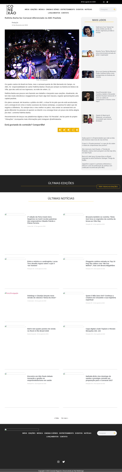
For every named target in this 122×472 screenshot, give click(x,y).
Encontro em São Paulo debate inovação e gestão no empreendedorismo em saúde (40, 378)
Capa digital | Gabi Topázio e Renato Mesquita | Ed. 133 (100, 330)
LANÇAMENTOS (54, 13)
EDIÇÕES (33, 9)
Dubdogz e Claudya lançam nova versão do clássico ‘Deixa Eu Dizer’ (41, 297)
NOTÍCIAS (88, 9)
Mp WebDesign (79, 471)
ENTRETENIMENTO (68, 9)
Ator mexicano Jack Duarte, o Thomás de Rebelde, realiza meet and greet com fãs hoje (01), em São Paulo (99, 151)
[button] (60, 130)
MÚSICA (42, 9)
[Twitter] (107, 2)
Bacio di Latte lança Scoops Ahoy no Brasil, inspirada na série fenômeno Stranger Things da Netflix (98, 158)
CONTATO (65, 13)
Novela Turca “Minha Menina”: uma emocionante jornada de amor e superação (106, 53)
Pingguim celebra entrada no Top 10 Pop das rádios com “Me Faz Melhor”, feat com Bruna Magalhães (100, 263)
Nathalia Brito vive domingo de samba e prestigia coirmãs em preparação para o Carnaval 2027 (99, 378)
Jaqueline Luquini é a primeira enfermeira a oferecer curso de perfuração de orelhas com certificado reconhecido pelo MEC (97, 165)
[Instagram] (103, 2)
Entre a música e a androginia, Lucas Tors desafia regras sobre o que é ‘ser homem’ (42, 263)
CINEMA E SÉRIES (52, 9)
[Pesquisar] (114, 9)
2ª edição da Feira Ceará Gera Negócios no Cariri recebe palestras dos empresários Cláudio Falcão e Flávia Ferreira (42, 220)
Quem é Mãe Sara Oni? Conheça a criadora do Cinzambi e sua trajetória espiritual (101, 298)
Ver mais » (64, 418)
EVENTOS (79, 9)
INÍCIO (27, 9)
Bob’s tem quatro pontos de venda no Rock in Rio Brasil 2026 (41, 330)
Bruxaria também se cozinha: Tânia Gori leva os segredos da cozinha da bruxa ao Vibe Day (101, 219)
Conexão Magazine (56, 471)
